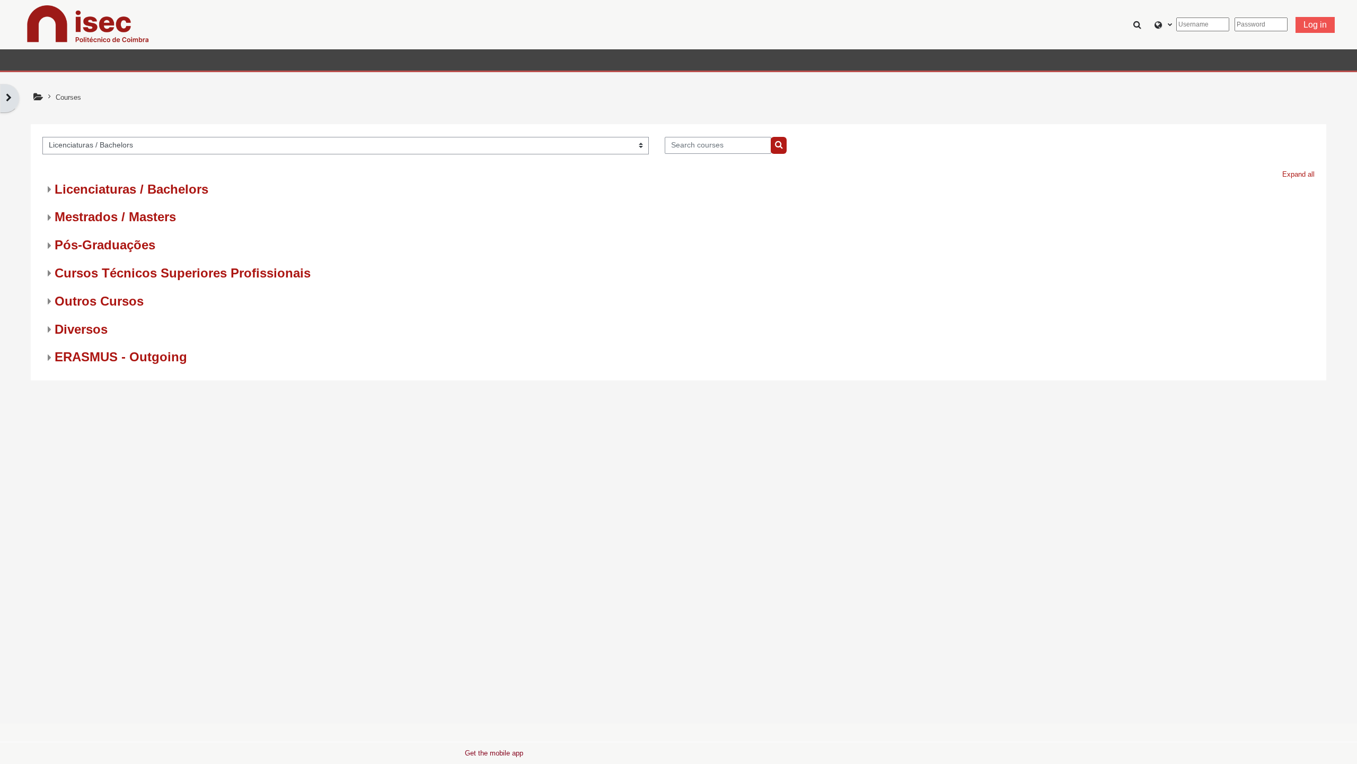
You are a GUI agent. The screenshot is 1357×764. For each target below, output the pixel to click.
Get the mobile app (494, 753)
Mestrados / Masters (115, 217)
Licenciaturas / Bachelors (131, 189)
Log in (1315, 24)
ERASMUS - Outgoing (121, 357)
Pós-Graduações (105, 245)
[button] (1139, 24)
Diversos (81, 329)
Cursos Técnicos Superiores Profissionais (183, 273)
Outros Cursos (99, 301)
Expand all (1298, 174)
